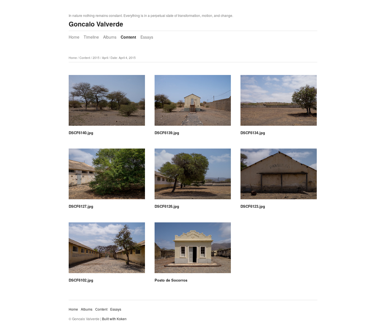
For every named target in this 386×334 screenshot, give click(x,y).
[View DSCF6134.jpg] (278, 102)
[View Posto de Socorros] (193, 249)
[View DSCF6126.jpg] (193, 176)
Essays (146, 37)
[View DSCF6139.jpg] (193, 102)
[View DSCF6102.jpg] (107, 249)
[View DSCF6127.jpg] (107, 176)
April (105, 58)
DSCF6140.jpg (81, 132)
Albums (109, 37)
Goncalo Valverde (96, 23)
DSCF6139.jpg (167, 132)
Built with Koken (114, 318)
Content (128, 37)
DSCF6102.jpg (81, 280)
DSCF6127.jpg (81, 206)
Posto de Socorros (171, 280)
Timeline (91, 37)
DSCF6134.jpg (252, 132)
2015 (96, 58)
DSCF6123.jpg (252, 206)
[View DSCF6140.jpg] (107, 102)
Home (74, 37)
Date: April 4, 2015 (123, 58)
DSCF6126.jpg (167, 206)
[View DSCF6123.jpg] (278, 176)
